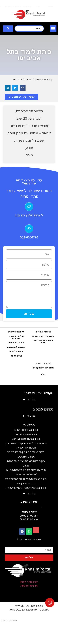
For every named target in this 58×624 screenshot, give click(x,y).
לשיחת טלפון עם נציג (29, 215)
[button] (23, 88)
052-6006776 (29, 237)
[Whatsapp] (29, 531)
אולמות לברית (16, 351)
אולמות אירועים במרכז (43, 336)
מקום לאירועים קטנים (43, 367)
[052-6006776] (29, 228)
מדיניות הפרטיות (29, 585)
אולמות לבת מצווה (16, 347)
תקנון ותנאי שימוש (29, 582)
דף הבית (48, 79)
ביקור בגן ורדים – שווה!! (26, 430)
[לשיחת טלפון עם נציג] (29, 206)
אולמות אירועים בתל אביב (43, 341)
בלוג (43, 374)
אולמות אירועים (43, 331)
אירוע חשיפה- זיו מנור (26, 434)
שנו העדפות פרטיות (9, 620)
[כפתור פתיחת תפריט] (53, 28)
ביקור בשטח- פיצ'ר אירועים (26, 439)
